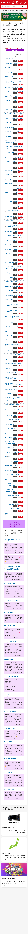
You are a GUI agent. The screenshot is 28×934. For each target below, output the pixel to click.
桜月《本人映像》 (9, 201)
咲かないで (7, 415)
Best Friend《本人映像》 (11, 170)
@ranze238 (19, 755)
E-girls (21, 87)
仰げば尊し (7, 221)
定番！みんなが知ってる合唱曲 (12, 48)
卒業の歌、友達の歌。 (10, 216)
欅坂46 (12, 183)
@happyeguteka (18, 562)
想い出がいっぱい (9, 109)
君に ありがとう (8, 175)
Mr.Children (14, 433)
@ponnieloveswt (18, 637)
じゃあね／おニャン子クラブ (11, 600)
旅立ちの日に (8, 152)
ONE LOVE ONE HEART (11, 515)
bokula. (7, 410)
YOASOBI (16, 465)
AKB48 (20, 114)
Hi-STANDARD (9, 317)
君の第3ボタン (8, 100)
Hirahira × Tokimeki (10, 286)
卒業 (6, 136)
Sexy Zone (10, 258)
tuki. (15, 277)
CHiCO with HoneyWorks (12, 268)
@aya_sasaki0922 (17, 672)
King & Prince (16, 175)
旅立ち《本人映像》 (9, 377)
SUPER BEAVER (9, 227)
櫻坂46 (15, 201)
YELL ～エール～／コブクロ (10, 626)
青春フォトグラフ (9, 483)
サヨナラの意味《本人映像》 (11, 310)
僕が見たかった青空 (14, 404)
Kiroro (19, 170)
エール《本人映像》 (9, 428)
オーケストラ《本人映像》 (11, 355)
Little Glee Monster (10, 485)
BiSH (19, 355)
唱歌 (12, 221)
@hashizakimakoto (17, 579)
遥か (6, 179)
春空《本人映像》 (9, 231)
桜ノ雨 (6, 68)
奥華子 (18, 131)
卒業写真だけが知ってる (10, 363)
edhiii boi (13, 127)
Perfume (12, 322)
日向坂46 (19, 363)
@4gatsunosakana (17, 608)
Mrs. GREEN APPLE (11, 437)
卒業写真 (7, 424)
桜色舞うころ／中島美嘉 (10, 711)
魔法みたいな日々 (9, 383)
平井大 (13, 368)
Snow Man (14, 240)
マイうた (21, 60)
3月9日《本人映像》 (9, 495)
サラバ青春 (7, 273)
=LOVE (14, 100)
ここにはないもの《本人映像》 (12, 304)
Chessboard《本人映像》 (11, 140)
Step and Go (8, 76)
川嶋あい (15, 166)
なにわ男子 (18, 286)
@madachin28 (18, 768)
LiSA (14, 479)
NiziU (20, 295)
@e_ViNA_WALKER (17, 552)
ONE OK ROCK (16, 509)
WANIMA (18, 504)
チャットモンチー (15, 273)
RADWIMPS (16, 474)
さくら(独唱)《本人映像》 (11, 452)
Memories (7, 299)
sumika (9, 253)
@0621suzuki (19, 799)
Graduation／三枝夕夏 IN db (11, 641)
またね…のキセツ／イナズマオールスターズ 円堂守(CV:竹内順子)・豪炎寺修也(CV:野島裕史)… (12, 568)
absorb (10, 68)
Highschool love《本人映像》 (12, 87)
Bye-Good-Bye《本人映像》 (11, 344)
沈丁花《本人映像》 (9, 282)
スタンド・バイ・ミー (10, 197)
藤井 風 (15, 389)
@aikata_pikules (18, 707)
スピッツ (15, 249)
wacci (12, 500)
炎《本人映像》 (8, 479)
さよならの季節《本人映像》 (11, 210)
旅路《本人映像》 (9, 389)
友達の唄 (7, 331)
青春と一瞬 (7, 419)
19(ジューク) (19, 216)
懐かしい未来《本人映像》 (11, 157)
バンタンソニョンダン (14, 326)
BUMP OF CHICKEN (14, 331)
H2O (15, 109)
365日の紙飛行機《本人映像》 (12, 118)
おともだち (7, 127)
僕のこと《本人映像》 (10, 442)
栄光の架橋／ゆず (8, 772)
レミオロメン (18, 495)
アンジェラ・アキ (10, 82)
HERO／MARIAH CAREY (10, 758)
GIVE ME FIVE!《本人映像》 (11, 114)
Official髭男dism (10, 142)
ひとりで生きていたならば (11, 225)
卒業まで (7, 404)
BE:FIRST (15, 340)
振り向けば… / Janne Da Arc (11, 676)
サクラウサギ (8, 161)
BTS (11, 335)
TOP (2, 10)
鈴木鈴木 (16, 231)
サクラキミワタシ (9, 277)
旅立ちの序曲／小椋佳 (9, 583)
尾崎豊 (9, 136)
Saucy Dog (18, 197)
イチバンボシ (8, 240)
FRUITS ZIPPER (9, 400)
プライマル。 (8, 91)
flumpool (9, 393)
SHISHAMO (8, 212)
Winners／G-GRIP (8, 659)
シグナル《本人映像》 (10, 504)
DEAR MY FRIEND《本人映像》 (12, 316)
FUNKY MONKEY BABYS (11, 378)
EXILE (14, 122)
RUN (6, 258)
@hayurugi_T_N (18, 738)
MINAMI (18, 448)
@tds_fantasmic (18, 724)
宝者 (6, 59)
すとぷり (19, 235)
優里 (9, 457)
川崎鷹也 (14, 161)
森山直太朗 (20, 452)
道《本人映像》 (8, 122)
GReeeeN (10, 179)
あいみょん (16, 63)
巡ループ (7, 322)
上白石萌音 (20, 157)
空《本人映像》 (8, 340)
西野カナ (17, 290)
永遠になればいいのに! (10, 206)
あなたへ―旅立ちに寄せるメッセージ (13, 146)
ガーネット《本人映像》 (10, 131)
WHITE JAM (13, 415)
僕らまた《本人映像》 (10, 262)
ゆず (21, 461)
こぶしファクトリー (14, 192)
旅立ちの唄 (7, 433)
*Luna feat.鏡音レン (10, 491)
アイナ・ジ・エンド (12, 59)
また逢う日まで (8, 372)
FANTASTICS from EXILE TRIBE (13, 384)
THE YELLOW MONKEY (17, 91)
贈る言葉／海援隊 (8, 612)
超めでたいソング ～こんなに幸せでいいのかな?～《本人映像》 (14, 398)
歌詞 (15, 60)
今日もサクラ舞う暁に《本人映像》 (13, 267)
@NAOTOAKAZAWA (17, 785)
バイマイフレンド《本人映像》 (12, 409)
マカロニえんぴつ (15, 419)
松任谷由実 (12, 424)
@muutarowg (18, 655)
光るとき (7, 350)
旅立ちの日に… (8, 166)
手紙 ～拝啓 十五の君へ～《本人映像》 (14, 81)
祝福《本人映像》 (9, 465)
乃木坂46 (8, 305)
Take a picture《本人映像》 (11, 295)
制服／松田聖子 (8, 742)
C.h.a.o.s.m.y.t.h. (8, 509)
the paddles (19, 206)
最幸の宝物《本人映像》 (10, 235)
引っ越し (7, 335)
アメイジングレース (9, 188)
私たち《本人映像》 (9, 290)
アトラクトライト (9, 489)
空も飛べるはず (8, 249)
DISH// (16, 282)
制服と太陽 (7, 183)
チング (6, 326)
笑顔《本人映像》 (9, 96)
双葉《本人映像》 (9, 63)
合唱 (7, 148)
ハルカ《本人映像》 (9, 470)
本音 (6, 253)
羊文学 (11, 350)
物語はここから (8, 513)
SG (16, 262)
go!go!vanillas (18, 188)
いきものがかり (17, 96)
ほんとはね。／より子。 (10, 789)
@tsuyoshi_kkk (18, 622)
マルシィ (17, 428)
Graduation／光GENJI (9, 728)
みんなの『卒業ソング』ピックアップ (15, 50)
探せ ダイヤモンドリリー (10, 105)
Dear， (6, 244)
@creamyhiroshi (18, 596)
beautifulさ (7, 359)
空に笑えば (7, 500)
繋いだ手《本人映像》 (10, 448)
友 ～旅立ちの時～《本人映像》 (12, 461)
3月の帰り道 (7, 368)
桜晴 (6, 457)
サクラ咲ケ (7, 72)
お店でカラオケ (7, 10)
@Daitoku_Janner (17, 690)
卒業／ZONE (7, 694)
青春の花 (7, 192)
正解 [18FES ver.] (9, 474)
